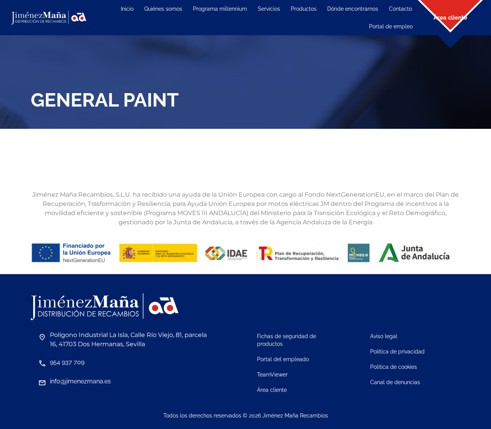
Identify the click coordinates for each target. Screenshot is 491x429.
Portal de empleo (391, 26)
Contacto (400, 9)
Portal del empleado (283, 359)
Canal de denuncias (395, 382)
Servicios (269, 9)
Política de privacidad (397, 351)
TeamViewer (272, 374)
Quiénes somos (163, 9)
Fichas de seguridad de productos (286, 340)
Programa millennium (220, 9)
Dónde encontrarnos (352, 9)
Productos (303, 9)
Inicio (127, 9)
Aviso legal (383, 336)
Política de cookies (393, 367)
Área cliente (272, 390)
